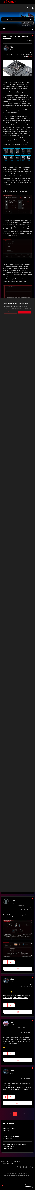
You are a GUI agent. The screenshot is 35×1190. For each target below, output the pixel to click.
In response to (20, 905)
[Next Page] (24, 1114)
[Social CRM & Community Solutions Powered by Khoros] (29, 1186)
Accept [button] (25, 312)
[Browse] (3, 8)
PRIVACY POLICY (23, 1173)
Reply (17, 969)
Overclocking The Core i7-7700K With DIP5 (13, 995)
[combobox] (17, 19)
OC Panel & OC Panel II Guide (20, 998)
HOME (11, 1161)
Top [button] (2, 1186)
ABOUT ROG (4, 1161)
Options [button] (32, 29)
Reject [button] (10, 312)
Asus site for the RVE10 (9, 1128)
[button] (5, 962)
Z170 (5, 1149)
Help (28, 7)
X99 (5, 1130)
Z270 (3, 29)
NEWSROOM (16, 1161)
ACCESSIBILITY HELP (7, 1164)
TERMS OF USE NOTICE (12, 1173)
